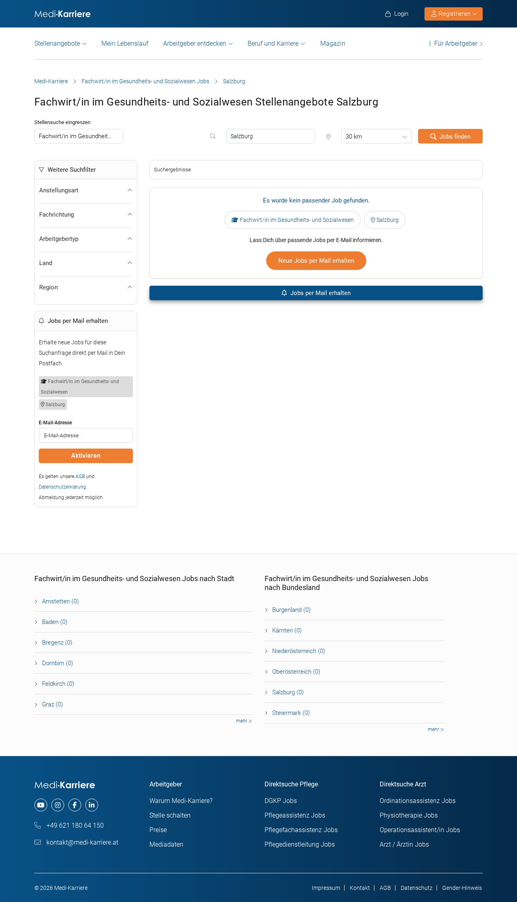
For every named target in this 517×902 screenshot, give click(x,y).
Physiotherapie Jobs (409, 815)
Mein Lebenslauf (124, 43)
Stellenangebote (57, 43)
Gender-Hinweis (462, 888)
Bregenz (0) (57, 642)
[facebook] (74, 805)
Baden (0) (54, 622)
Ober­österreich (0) (296, 671)
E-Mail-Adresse (55, 423)
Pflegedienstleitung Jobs (300, 844)
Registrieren (454, 13)
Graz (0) (52, 704)
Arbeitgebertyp (58, 238)
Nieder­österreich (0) (298, 651)
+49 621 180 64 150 (74, 825)
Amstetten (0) (60, 601)
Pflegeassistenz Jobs (295, 815)
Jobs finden (455, 136)
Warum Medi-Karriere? (180, 801)
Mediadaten (166, 844)
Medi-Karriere (51, 81)
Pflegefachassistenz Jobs (301, 830)
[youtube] (40, 805)
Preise (158, 830)
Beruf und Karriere (273, 43)
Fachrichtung (56, 214)
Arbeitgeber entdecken (194, 43)
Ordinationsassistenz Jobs (418, 801)
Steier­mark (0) (291, 713)
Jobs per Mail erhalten (320, 293)
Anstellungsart (58, 190)
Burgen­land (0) (291, 609)
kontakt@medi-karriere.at (81, 842)
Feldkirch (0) (58, 683)
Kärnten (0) (287, 630)
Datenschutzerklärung (62, 487)
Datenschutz (417, 888)
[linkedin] (91, 805)
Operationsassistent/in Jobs (420, 830)
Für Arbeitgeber (455, 43)
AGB (80, 476)
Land (45, 263)
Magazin (332, 43)
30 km (354, 136)
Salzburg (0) (288, 692)
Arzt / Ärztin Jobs (404, 844)
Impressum (326, 888)
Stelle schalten (170, 815)
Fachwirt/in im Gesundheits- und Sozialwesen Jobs (145, 81)
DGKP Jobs (281, 801)
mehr (242, 721)
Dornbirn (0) (57, 663)
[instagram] (57, 805)
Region (48, 287)
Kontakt (360, 888)
